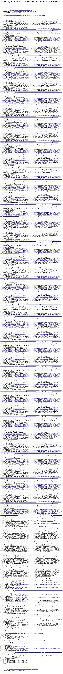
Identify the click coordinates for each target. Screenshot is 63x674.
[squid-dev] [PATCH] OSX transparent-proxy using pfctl (21, 10)
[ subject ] (20, 12)
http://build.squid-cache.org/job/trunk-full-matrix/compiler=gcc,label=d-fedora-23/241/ (24, 15)
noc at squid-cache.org (14, 6)
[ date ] (13, 12)
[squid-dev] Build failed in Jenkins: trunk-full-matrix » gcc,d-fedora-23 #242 (23, 11)
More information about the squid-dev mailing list (10, 672)
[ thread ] (16, 12)
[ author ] (24, 12)
